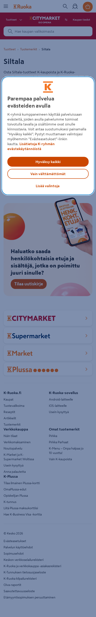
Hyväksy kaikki (48, 161)
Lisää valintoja (48, 186)
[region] (48, 135)
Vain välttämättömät (48, 174)
